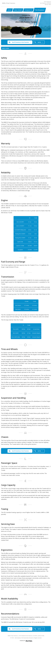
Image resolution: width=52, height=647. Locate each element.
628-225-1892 (48, 4)
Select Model (18, 10)
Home (9, 10)
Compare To (28, 10)
